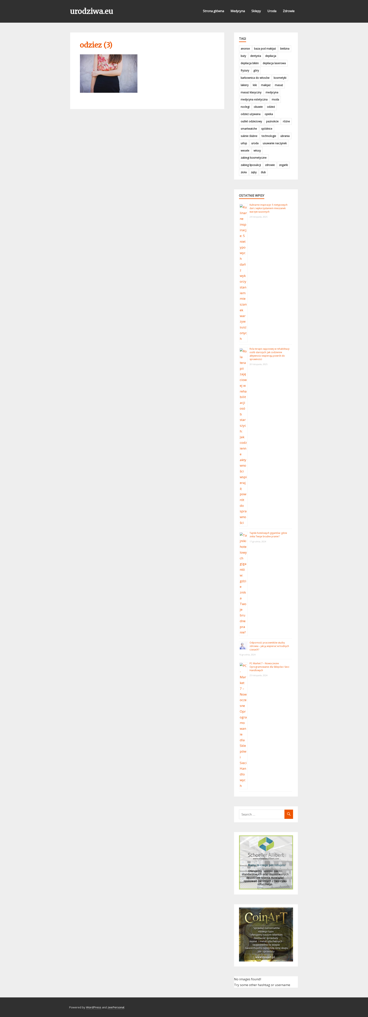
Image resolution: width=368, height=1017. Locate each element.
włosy (257, 150)
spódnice (266, 128)
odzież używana (250, 114)
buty (243, 56)
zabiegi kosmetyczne (254, 157)
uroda (255, 143)
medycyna (272, 92)
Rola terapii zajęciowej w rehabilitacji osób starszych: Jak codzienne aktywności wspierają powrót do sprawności (269, 354)
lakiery (245, 85)
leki (255, 85)
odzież (271, 106)
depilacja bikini (250, 63)
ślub (263, 172)
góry (256, 70)
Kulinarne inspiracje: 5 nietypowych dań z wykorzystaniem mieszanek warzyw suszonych (269, 208)
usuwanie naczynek (275, 143)
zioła (244, 172)
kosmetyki (280, 78)
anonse (245, 48)
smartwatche (249, 128)
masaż (279, 85)
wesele (245, 150)
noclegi (245, 106)
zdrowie (270, 165)
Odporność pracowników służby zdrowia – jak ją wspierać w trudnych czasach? (269, 646)
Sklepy (256, 11)
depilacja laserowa (274, 63)
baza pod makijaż (265, 48)
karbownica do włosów (255, 78)
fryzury (245, 70)
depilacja (270, 56)
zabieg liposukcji (251, 165)
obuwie (258, 106)
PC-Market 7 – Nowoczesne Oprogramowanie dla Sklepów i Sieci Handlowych (269, 667)
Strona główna (213, 11)
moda (275, 99)
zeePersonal (116, 1007)
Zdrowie (289, 11)
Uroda (271, 11)
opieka (269, 114)
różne (286, 121)
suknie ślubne (249, 136)
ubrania (285, 136)
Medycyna (238, 11)
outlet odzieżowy (251, 121)
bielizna (284, 48)
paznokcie (272, 121)
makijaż (266, 85)
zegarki (283, 165)
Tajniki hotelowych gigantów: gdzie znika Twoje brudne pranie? (268, 534)
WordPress (93, 1007)
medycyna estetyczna (254, 99)
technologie (269, 136)
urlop (244, 143)
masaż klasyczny (251, 92)
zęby (254, 172)
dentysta (255, 56)
